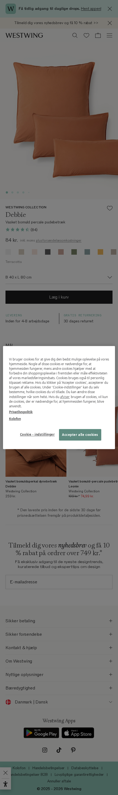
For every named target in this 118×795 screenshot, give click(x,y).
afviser (65, 397)
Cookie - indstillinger (37, 434)
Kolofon (15, 419)
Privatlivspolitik (21, 412)
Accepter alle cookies (80, 435)
